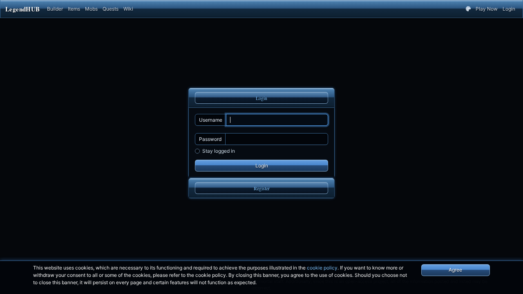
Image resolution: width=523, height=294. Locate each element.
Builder (55, 9)
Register (262, 188)
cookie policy (322, 268)
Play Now (487, 9)
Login (509, 9)
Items (74, 9)
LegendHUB (22, 8)
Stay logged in (218, 151)
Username (210, 120)
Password (210, 139)
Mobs (91, 9)
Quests (110, 9)
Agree (455, 270)
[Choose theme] (468, 9)
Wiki (128, 9)
